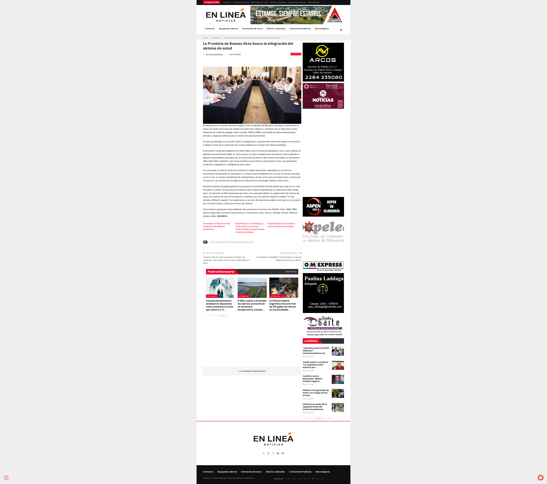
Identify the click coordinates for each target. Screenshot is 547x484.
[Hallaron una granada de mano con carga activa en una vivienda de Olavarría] (338, 393)
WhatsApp (292, 478)
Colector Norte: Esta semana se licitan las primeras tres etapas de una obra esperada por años (226, 260)
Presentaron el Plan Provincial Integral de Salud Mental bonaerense (216, 226)
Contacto (226, 2)
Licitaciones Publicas (297, 2)
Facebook (306, 478)
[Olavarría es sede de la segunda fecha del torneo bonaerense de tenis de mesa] (338, 407)
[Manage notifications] (6, 477)
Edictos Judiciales (278, 2)
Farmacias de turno (259, 2)
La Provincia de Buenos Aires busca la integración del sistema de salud (232, 242)
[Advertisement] (185, 42)
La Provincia (295, 54)
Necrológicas (313, 2)
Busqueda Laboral (241, 2)
